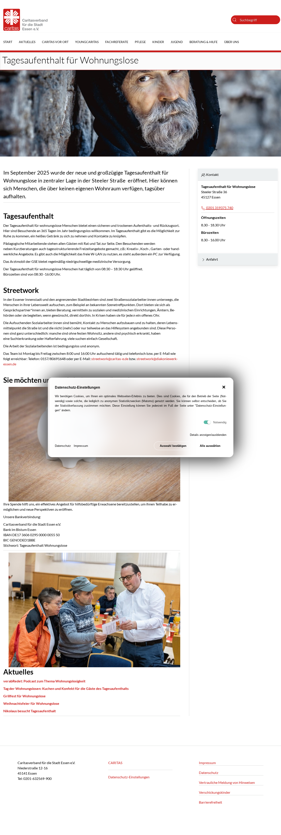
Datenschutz (63, 446)
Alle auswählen (210, 446)
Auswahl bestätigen (173, 446)
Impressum (81, 446)
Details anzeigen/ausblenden (208, 435)
